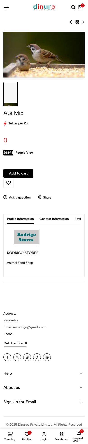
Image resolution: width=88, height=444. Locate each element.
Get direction (13, 343)
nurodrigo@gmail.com (29, 327)
